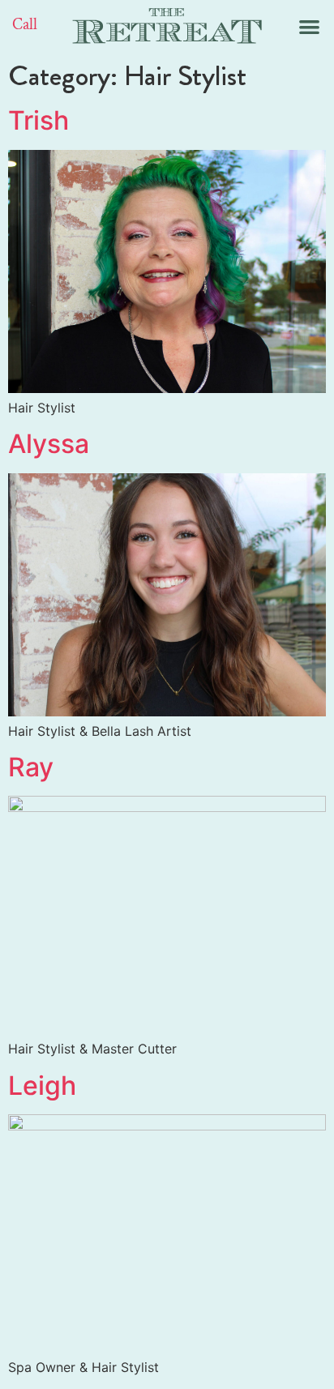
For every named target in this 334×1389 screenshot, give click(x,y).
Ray (31, 767)
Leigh (42, 1085)
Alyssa (48, 443)
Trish (38, 120)
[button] (309, 26)
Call (24, 24)
